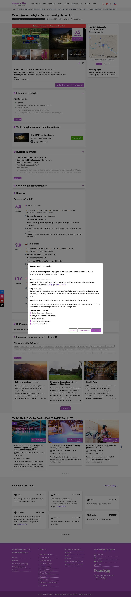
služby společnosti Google (57, 285)
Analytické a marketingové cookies (44, 316)
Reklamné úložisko (38, 318)
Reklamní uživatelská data (41, 321)
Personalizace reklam (39, 324)
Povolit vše (96, 330)
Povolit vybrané (84, 330)
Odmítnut (73, 330)
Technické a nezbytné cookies (42, 313)
